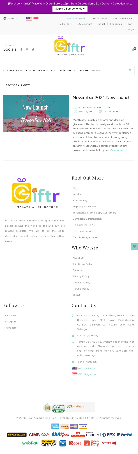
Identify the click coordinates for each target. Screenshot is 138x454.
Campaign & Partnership (87, 218)
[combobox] (111, 70)
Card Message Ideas (85, 237)
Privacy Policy (81, 276)
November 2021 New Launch (101, 97)
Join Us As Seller (82, 264)
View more (116, 150)
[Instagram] (27, 50)
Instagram (10, 321)
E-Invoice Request (84, 231)
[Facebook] (21, 50)
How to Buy (80, 200)
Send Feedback (87, 361)
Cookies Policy (81, 282)
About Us (78, 258)
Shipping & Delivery (84, 206)
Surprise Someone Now (70, 8)
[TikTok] (33, 50)
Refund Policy (81, 288)
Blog (75, 188)
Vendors (77, 194)
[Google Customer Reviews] (80, 408)
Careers (77, 270)
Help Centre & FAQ (84, 224)
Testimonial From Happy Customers (94, 212)
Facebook (10, 315)
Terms (76, 294)
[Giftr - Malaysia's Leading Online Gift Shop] (69, 46)
